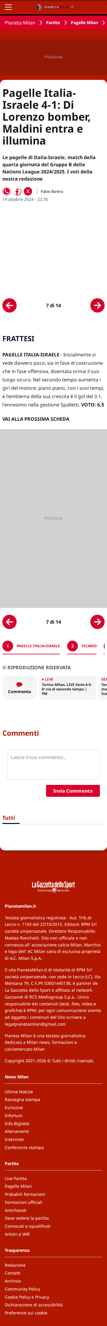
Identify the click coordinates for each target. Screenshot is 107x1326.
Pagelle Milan (84, 22)
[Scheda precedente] (9, 305)
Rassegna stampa (22, 1099)
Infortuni (14, 1115)
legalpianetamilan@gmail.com (35, 1024)
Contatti (13, 1273)
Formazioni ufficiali (24, 1202)
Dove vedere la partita (27, 1218)
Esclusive (14, 1107)
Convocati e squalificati (28, 1226)
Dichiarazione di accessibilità (34, 1305)
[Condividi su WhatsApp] (6, 191)
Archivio (13, 1281)
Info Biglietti (17, 1123)
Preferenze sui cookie (26, 1313)
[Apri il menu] (8, 7)
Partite (53, 22)
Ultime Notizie (19, 1091)
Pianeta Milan (20, 22)
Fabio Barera (52, 191)
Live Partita (16, 1178)
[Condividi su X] (28, 191)
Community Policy (22, 1289)
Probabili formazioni (25, 1194)
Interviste (14, 1139)
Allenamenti (17, 1131)
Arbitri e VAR (17, 1234)
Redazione (15, 1265)
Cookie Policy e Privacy (27, 1297)
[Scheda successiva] (97, 305)
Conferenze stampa (24, 1147)
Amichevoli (15, 1210)
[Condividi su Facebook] (17, 191)
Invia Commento (73, 791)
